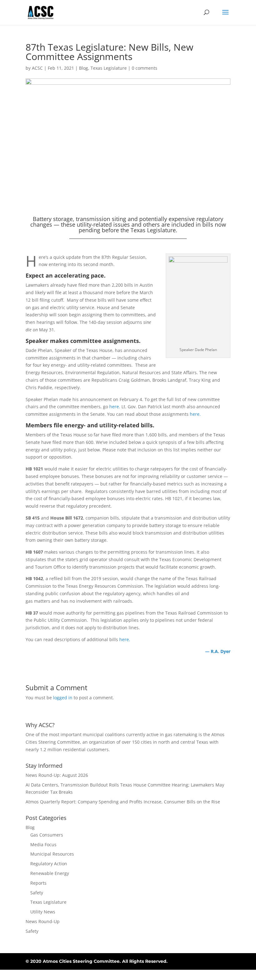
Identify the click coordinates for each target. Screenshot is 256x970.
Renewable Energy (49, 873)
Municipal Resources (52, 854)
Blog (83, 68)
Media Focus (43, 844)
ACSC (37, 68)
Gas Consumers (46, 835)
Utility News (42, 912)
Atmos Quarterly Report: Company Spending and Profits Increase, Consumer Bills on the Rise (123, 802)
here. (114, 407)
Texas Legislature (109, 68)
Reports (38, 883)
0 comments (144, 68)
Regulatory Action (48, 864)
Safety (36, 893)
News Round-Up (43, 921)
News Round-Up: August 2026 (57, 775)
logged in (62, 698)
